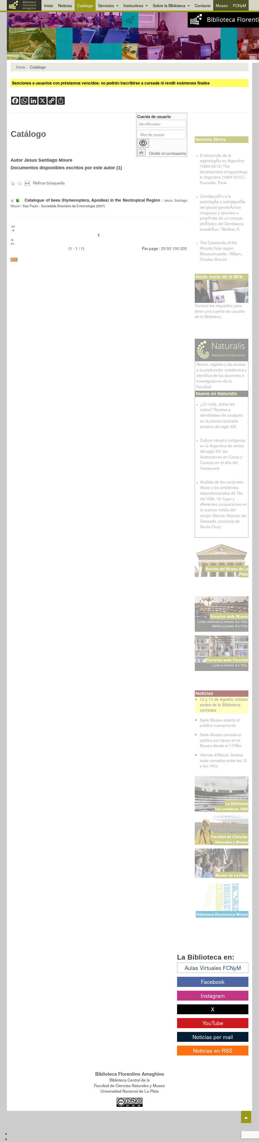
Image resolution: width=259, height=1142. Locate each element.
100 (175, 248)
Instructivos (133, 5)
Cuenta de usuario (154, 116)
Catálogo (85, 5)
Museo (222, 5)
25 (163, 248)
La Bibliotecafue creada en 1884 (231, 806)
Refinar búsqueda (49, 182)
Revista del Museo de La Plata (226, 571)
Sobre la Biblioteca (169, 5)
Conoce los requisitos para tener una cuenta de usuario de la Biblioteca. (220, 311)
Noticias (65, 5)
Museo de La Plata (231, 875)
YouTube (212, 1023)
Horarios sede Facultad (227, 660)
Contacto (203, 5)
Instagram (213, 995)
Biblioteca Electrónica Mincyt (222, 914)
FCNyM (239, 5)
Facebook (213, 981)
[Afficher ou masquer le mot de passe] (143, 143)
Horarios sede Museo (229, 616)
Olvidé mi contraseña (167, 153)
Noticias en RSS (212, 1050)
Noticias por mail (212, 1037)
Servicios (106, 5)
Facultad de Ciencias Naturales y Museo (229, 839)
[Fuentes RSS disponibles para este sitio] (99, 260)
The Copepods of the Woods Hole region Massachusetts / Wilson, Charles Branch (221, 251)
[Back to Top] (246, 1117)
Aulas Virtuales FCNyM (213, 967)
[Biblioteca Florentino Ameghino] (24, 5)
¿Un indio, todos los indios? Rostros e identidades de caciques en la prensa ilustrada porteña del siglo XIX (221, 415)
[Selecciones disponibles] (28, 182)
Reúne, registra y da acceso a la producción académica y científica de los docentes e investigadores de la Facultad (221, 375)
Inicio (48, 5)
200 (183, 248)
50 (169, 248)
